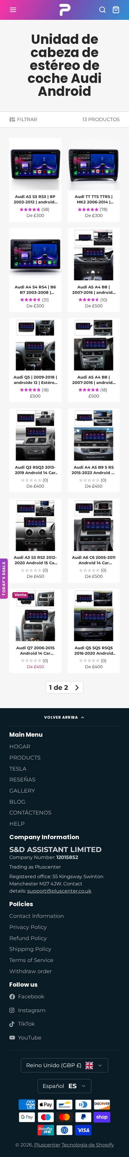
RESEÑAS (22, 779)
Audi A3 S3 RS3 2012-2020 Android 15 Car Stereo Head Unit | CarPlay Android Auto (35, 541)
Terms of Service (31, 960)
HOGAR (19, 746)
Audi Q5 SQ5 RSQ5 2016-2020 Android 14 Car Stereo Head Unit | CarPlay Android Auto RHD (94, 631)
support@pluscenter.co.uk (59, 891)
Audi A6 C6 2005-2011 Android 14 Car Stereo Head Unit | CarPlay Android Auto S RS (94, 541)
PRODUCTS (24, 757)
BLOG (17, 802)
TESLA (17, 769)
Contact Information (36, 916)
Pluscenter (47, 1145)
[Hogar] (64, 10)
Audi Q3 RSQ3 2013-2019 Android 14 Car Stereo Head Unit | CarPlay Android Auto (35, 451)
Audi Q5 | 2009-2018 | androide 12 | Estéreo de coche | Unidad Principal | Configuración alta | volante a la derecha (35, 360)
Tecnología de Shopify (88, 1145)
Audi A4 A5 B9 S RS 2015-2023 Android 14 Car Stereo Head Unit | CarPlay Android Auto (94, 451)
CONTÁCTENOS (30, 812)
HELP (17, 824)
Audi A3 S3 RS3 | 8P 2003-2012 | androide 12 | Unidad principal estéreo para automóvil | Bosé (35, 180)
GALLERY (22, 790)
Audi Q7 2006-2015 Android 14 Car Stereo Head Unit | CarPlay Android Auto (35, 631)
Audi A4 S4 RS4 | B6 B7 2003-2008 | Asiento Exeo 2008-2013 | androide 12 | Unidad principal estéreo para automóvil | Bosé (35, 270)
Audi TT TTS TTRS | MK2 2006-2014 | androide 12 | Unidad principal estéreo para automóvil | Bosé (94, 180)
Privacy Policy (28, 927)
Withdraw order (30, 971)
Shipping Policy (30, 949)
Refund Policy (28, 938)
